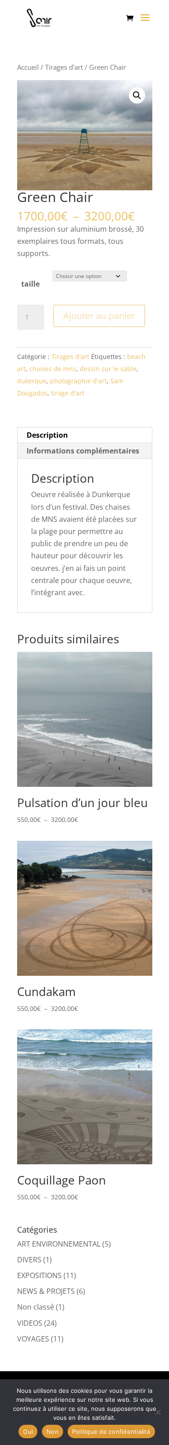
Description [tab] (47, 435)
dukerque (31, 381)
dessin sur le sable (108, 368)
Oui (28, 1431)
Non (52, 1431)
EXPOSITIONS (39, 1275)
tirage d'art (67, 393)
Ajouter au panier (99, 316)
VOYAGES (33, 1339)
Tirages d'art (64, 67)
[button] (137, 95)
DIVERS (29, 1260)
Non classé (35, 1307)
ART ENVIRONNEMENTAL (58, 1244)
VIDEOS (29, 1323)
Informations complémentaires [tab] (83, 451)
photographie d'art (78, 381)
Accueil (28, 67)
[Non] (157, 1412)
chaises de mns (52, 368)
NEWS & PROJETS (46, 1291)
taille (30, 284)
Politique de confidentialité (111, 1431)
